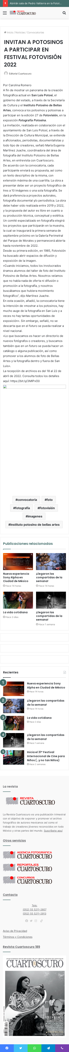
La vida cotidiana (15, 612)
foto (50, 500)
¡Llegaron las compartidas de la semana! (49, 577)
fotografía (22, 508)
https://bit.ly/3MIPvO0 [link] (25, 381)
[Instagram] (36, 921)
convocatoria (27, 500)
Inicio (9, 32)
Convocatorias (35, 32)
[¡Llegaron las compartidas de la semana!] (51, 561)
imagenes (35, 516)
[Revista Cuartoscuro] (25, 13)
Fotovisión (47, 508)
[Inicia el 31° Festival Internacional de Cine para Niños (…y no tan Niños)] (13, 757)
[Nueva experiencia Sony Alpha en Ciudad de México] (18, 561)
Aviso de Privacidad (15, 930)
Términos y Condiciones (17, 936)
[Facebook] (27, 921)
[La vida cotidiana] (18, 600)
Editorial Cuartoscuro (20, 73)
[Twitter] (32, 921)
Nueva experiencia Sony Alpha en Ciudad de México (16, 577)
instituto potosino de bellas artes (35, 524)
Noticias (20, 32)
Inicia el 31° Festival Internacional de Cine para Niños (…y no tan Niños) (46, 756)
